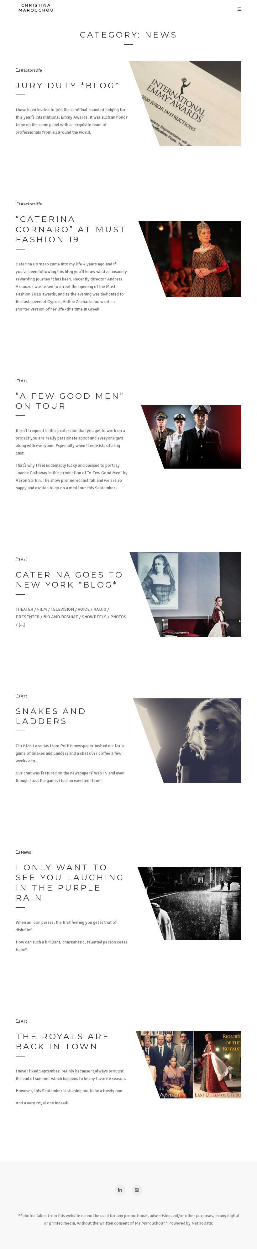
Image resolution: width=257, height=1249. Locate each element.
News (25, 852)
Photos (113, 192)
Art (23, 1021)
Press (113, 217)
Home (113, 142)
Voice (113, 155)
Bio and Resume (112, 180)
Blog (112, 167)
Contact (113, 230)
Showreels (113, 205)
